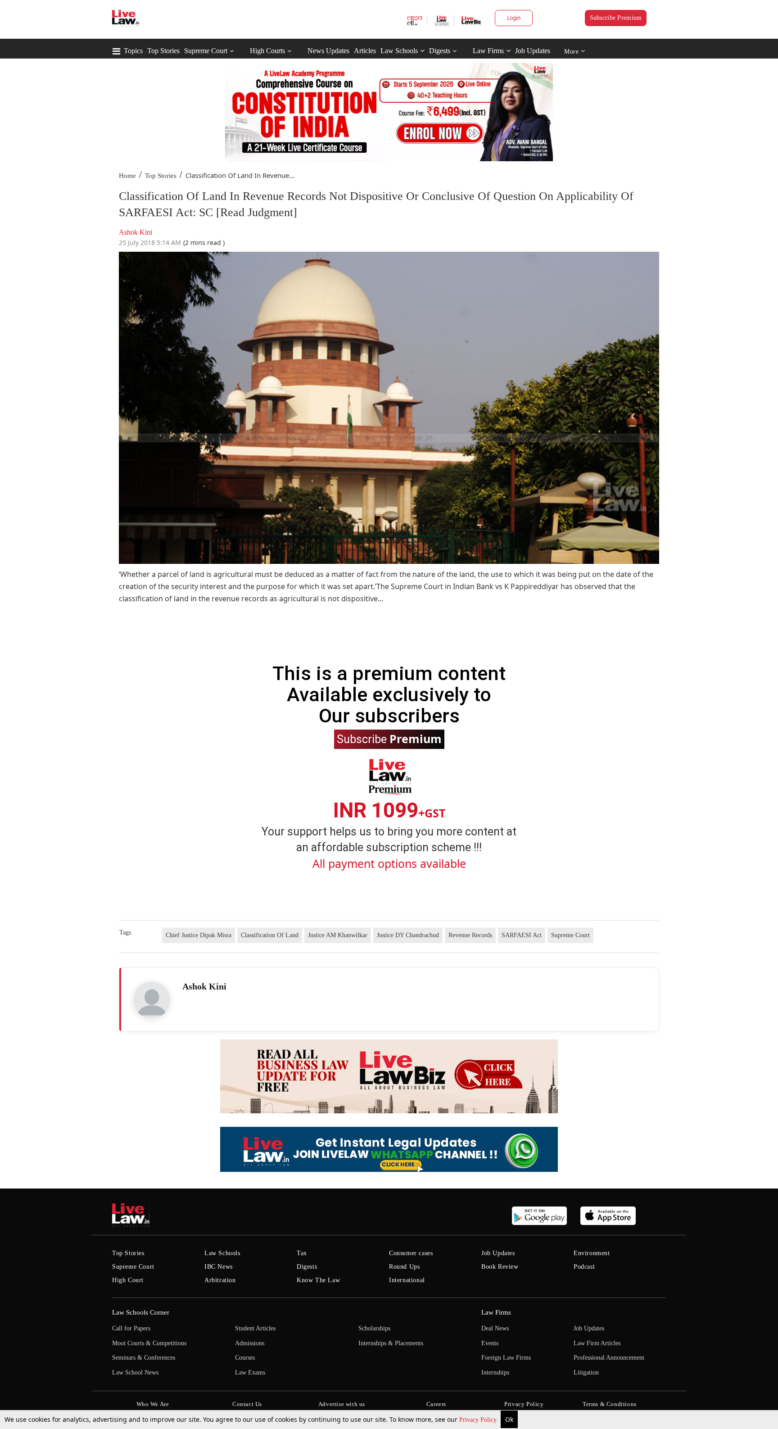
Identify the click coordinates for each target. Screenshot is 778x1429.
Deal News (495, 1328)
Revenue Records (470, 935)
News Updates (328, 50)
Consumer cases (411, 1253)
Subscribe (389, 738)
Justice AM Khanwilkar (337, 935)
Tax (302, 1253)
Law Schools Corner (140, 1312)
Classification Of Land (270, 935)
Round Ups (404, 1266)
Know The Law (318, 1280)
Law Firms (488, 50)
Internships (495, 1372)
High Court (128, 1280)
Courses (245, 1357)
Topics (133, 50)
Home (127, 175)
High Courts (267, 50)
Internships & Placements (390, 1343)
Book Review (500, 1266)
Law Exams (250, 1372)
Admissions (249, 1343)
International (407, 1280)
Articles (365, 50)
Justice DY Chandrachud (408, 935)
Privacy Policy (478, 1419)
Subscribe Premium (616, 17)
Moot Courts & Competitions (149, 1343)
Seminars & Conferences (143, 1357)
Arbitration (220, 1280)
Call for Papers (131, 1328)
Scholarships (374, 1328)
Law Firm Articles (597, 1343)
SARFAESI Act (522, 935)
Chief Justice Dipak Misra (198, 935)
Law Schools (399, 50)
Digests (439, 50)
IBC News (218, 1266)
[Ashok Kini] (151, 1000)
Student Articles (255, 1328)
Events (489, 1343)
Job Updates (532, 50)
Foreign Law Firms (506, 1357)
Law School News (135, 1372)
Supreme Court (205, 50)
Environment (592, 1253)
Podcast (584, 1266)
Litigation (586, 1372)
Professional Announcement (609, 1357)
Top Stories (163, 50)
